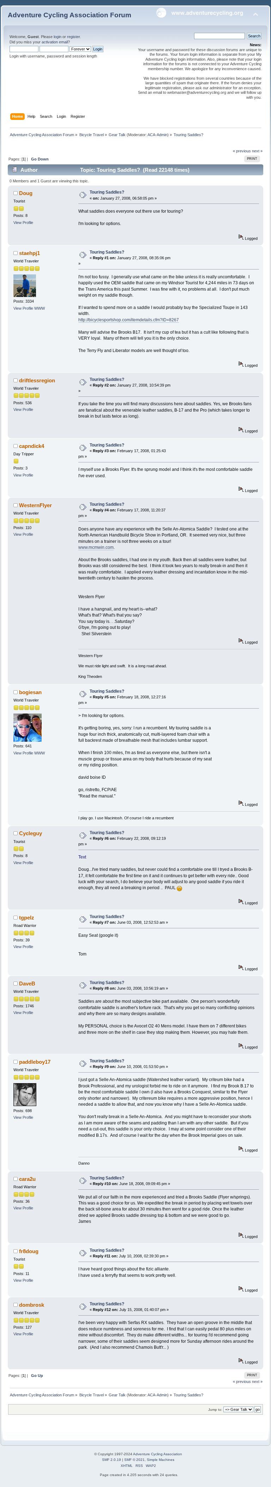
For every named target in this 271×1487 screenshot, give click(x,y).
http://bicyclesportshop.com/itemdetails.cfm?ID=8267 (128, 319)
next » (257, 151)
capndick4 (31, 446)
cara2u (27, 1179)
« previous (242, 151)
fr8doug (28, 1251)
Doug (25, 193)
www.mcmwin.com (96, 547)
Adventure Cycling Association (157, 1454)
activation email (55, 42)
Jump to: (215, 1410)
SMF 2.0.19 (111, 1460)
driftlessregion (37, 380)
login (57, 37)
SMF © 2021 (134, 1460)
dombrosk (31, 1305)
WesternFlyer (35, 505)
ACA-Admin (157, 135)
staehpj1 (29, 253)
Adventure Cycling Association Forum (69, 15)
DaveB (27, 984)
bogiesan (30, 692)
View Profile (23, 222)
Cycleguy (30, 833)
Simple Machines (160, 1460)
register (73, 37)
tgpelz (26, 918)
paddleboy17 (34, 1062)
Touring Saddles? (107, 192)
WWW (39, 308)
